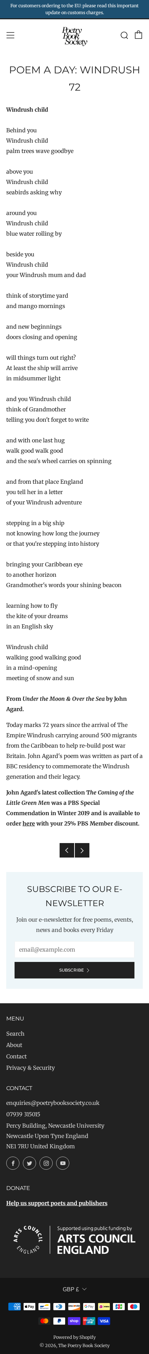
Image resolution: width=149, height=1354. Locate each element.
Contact (16, 1056)
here (29, 823)
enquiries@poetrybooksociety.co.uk (52, 1102)
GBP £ (71, 1289)
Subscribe (71, 970)
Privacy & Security (30, 1067)
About (14, 1045)
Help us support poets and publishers (56, 1203)
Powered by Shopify (74, 1337)
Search (15, 1033)
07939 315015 (23, 1114)
